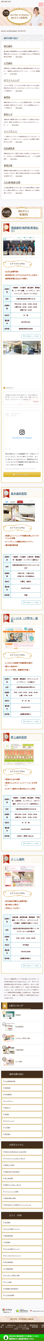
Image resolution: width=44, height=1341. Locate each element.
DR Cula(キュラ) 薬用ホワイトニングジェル (18, 1205)
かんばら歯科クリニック (12, 1249)
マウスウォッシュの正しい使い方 (15, 1158)
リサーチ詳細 (25, 1328)
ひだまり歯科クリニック (12, 1229)
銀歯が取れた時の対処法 (12, 1172)
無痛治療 (8, 165)
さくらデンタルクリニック (13, 1255)
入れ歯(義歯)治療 (12, 182)
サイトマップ (9, 1327)
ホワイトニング (12, 80)
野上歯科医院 (19, 737)
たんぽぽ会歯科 (9, 1295)
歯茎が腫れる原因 (10, 1198)
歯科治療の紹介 (34, 1325)
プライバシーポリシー (22, 1327)
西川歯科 (7, 1222)
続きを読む (19, 56)
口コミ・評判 (22, 1325)
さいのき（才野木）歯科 (24, 619)
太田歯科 (7, 1242)
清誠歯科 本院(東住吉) (11, 1288)
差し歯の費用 (9, 1178)
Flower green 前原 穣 (12, 468)
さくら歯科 (17, 859)
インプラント (10, 131)
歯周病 (7, 97)
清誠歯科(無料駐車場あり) (24, 229)
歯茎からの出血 (9, 1165)
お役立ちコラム (11, 1325)
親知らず (8, 114)
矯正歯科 (8, 46)
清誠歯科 (18, 1015)
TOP (2, 1325)
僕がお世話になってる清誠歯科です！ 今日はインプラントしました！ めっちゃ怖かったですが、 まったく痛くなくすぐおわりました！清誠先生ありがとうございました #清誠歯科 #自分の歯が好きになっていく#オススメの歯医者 (22, 459)
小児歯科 (8, 63)
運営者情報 (35, 1327)
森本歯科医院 (19, 493)
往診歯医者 (9, 148)
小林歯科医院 (19, 1050)
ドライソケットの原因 (11, 1191)
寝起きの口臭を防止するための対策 (15, 1152)
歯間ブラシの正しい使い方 (13, 1185)
